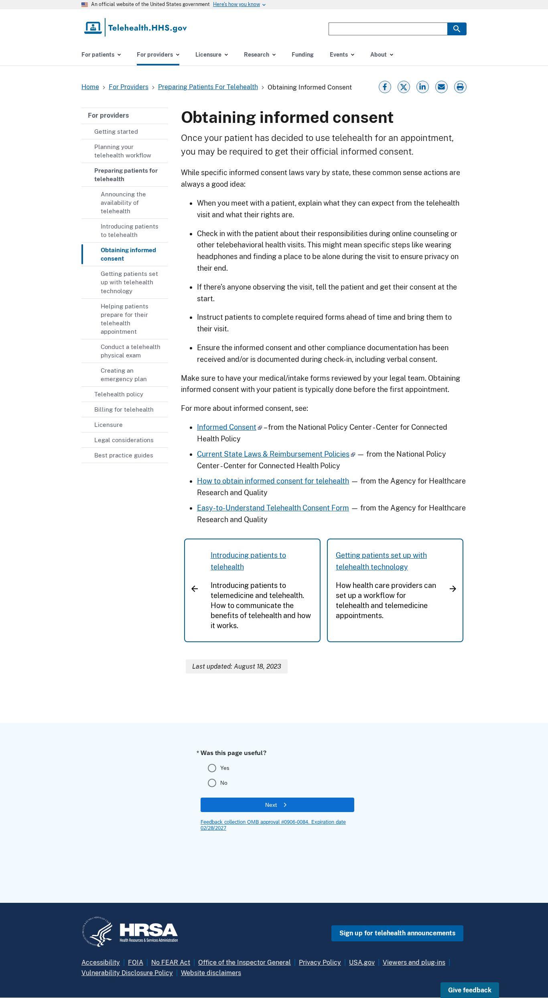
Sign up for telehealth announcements (397, 933)
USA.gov (362, 962)
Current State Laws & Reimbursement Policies (273, 454)
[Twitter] (403, 86)
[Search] (457, 28)
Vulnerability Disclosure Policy (127, 973)
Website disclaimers (211, 973)
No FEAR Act (170, 962)
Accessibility (100, 962)
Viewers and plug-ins (414, 962)
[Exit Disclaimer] (260, 427)
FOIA (135, 962)
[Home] (136, 27)
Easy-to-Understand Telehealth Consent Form (273, 508)
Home (90, 87)
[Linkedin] (422, 86)
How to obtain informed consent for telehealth (273, 481)
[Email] (441, 86)
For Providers (128, 87)
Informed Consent (226, 427)
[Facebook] (384, 86)
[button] (469, 990)
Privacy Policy (320, 962)
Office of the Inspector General (244, 962)
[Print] (461, 86)
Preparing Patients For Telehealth (208, 87)
